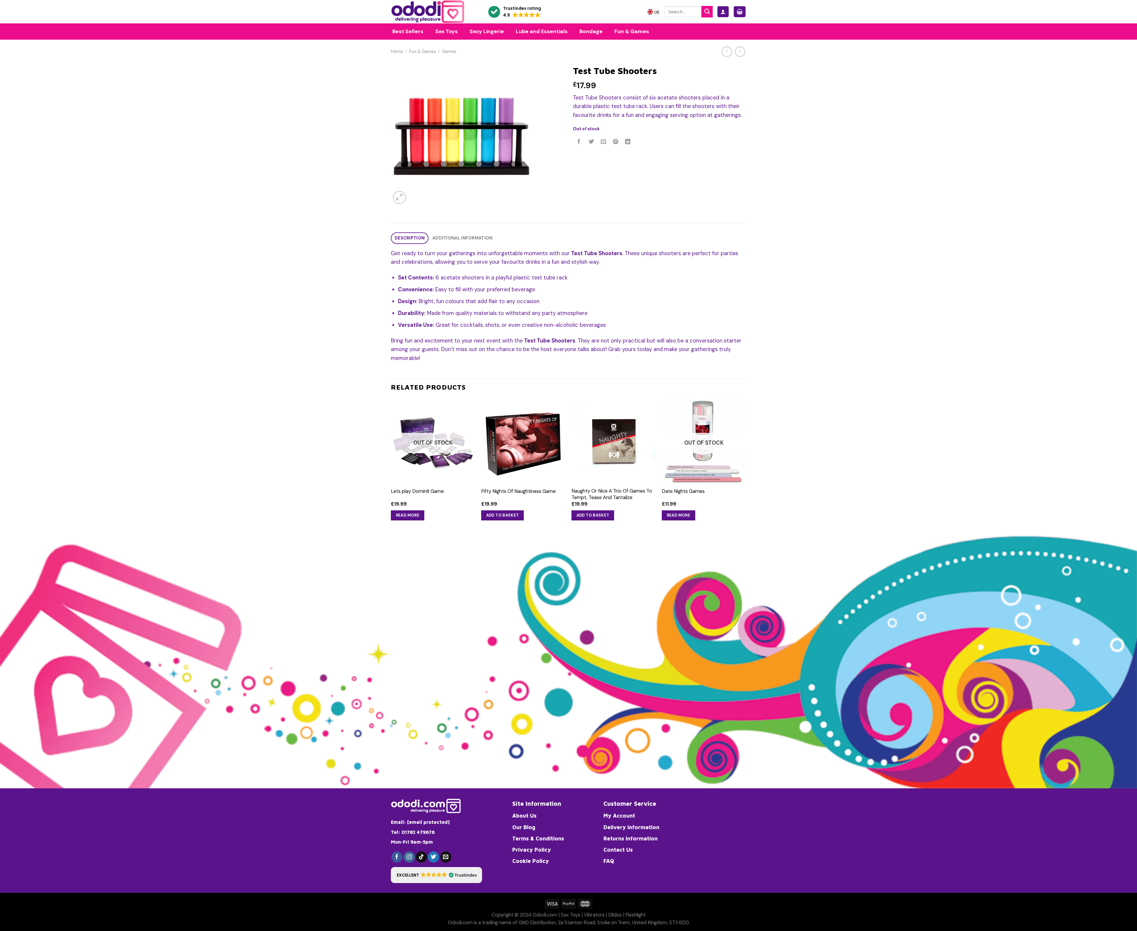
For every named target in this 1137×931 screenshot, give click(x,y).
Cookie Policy (530, 861)
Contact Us (618, 849)
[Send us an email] (446, 857)
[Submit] (707, 11)
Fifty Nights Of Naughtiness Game (518, 491)
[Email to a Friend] (603, 142)
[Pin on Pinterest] (615, 142)
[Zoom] (399, 197)
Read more (408, 515)
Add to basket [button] (502, 515)
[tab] (409, 238)
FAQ (608, 861)
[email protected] (428, 822)
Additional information (462, 238)
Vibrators (594, 915)
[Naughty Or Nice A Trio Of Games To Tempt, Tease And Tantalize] (613, 441)
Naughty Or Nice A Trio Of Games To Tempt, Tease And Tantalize (611, 494)
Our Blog (523, 827)
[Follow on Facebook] (397, 857)
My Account (619, 815)
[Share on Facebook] (579, 142)
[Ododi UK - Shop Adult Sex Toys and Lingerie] (433, 11)
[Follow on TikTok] (421, 857)
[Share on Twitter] (591, 142)
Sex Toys (570, 915)
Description (410, 238)
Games (449, 51)
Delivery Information (631, 827)
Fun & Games (422, 51)
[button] (514, 11)
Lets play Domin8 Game (417, 491)
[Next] (745, 465)
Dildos (615, 915)
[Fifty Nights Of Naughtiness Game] (523, 441)
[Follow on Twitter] (433, 857)
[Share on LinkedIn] (628, 142)
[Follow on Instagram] (409, 857)
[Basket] (740, 11)
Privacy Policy (531, 849)
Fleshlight (635, 915)
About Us (524, 815)
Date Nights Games (683, 491)
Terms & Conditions (538, 838)
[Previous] (391, 465)
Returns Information (630, 838)
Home (397, 51)
